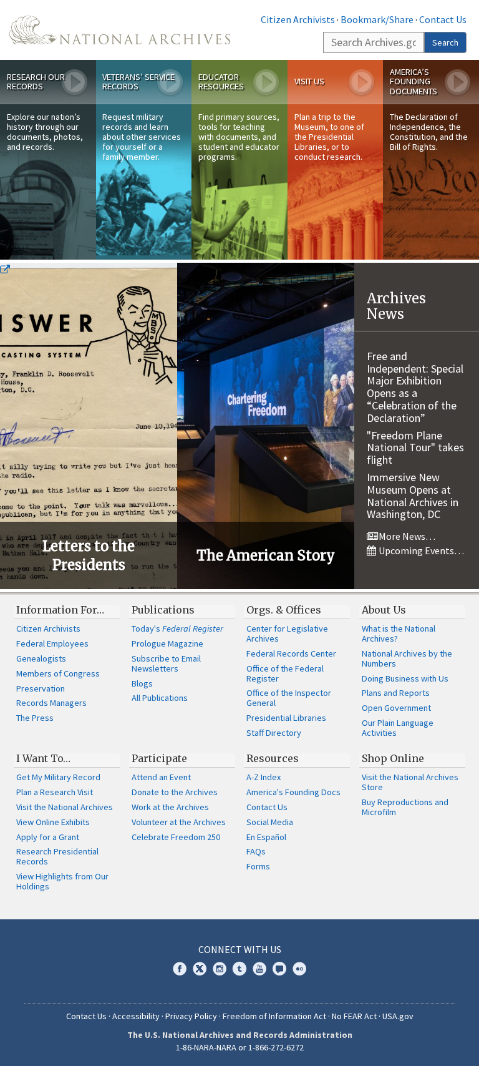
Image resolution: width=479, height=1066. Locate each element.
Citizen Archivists (298, 19)
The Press (35, 717)
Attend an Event (161, 777)
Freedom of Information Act (274, 1016)
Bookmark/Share (377, 19)
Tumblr (239, 968)
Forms (258, 866)
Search (445, 42)
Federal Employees (52, 643)
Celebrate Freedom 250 (176, 837)
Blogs (142, 683)
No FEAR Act (354, 1016)
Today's (177, 628)
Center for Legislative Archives (287, 633)
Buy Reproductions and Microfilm (405, 807)
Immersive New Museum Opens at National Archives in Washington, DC (412, 495)
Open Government (396, 707)
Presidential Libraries (286, 717)
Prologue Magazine (167, 643)
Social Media (269, 822)
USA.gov (398, 1016)
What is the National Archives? (398, 633)
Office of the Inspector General (288, 697)
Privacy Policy (191, 1016)
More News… (406, 536)
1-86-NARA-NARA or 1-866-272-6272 (240, 1047)
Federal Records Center (291, 653)
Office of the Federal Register (285, 673)
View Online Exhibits (53, 822)
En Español (266, 837)
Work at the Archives (170, 807)
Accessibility (136, 1016)
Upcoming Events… (420, 550)
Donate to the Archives (175, 792)
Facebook (179, 968)
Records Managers (51, 702)
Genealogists (41, 658)
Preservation (40, 688)
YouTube (259, 968)
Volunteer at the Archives (179, 822)
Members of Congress (58, 673)
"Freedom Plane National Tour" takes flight (415, 447)
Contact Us (443, 19)
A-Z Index (263, 777)
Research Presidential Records (57, 856)
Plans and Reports (396, 692)
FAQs (256, 851)
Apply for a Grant (47, 837)
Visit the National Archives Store (410, 782)
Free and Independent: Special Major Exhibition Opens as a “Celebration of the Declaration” (415, 387)
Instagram (219, 968)
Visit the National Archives (64, 807)
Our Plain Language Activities (397, 727)
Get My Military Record (58, 777)
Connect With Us (239, 949)
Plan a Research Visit (54, 792)
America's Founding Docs (293, 792)
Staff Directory (273, 732)
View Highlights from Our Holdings (62, 881)
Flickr (299, 968)
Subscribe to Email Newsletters (166, 663)
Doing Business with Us (405, 678)
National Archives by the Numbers (407, 658)
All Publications (160, 697)
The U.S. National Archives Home (119, 30)
